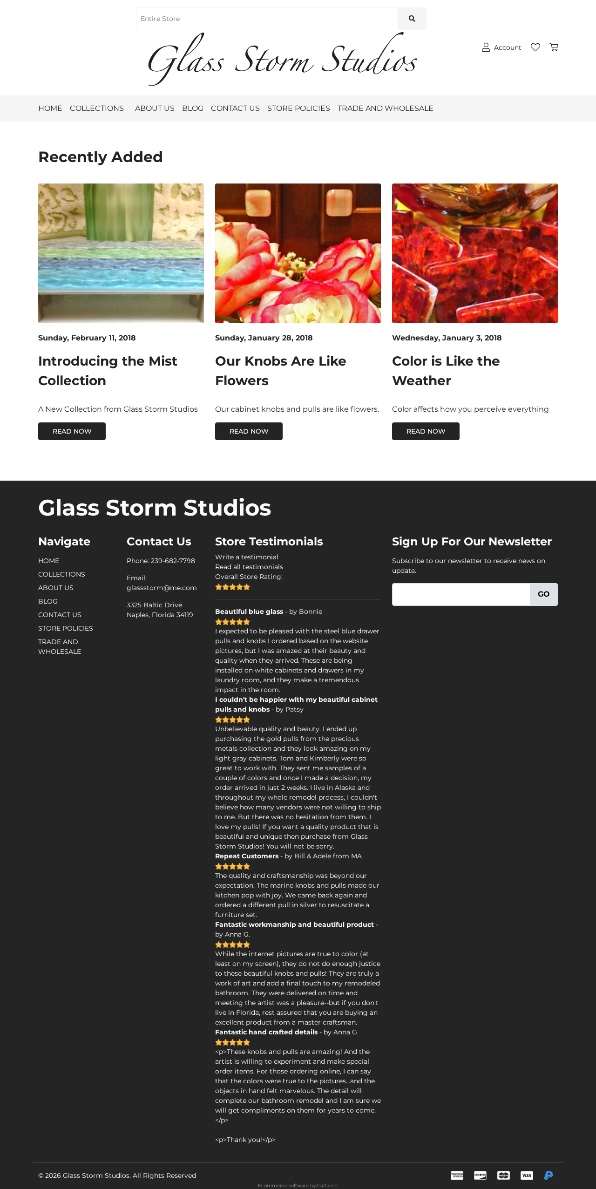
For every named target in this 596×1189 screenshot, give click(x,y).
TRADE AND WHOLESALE (385, 108)
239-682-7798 (173, 561)
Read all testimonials (249, 567)
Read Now (72, 431)
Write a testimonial (246, 557)
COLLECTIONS (97, 108)
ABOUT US (155, 108)
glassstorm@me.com (162, 588)
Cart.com (328, 1185)
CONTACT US (235, 108)
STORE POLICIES (298, 108)
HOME (50, 108)
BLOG (192, 108)
